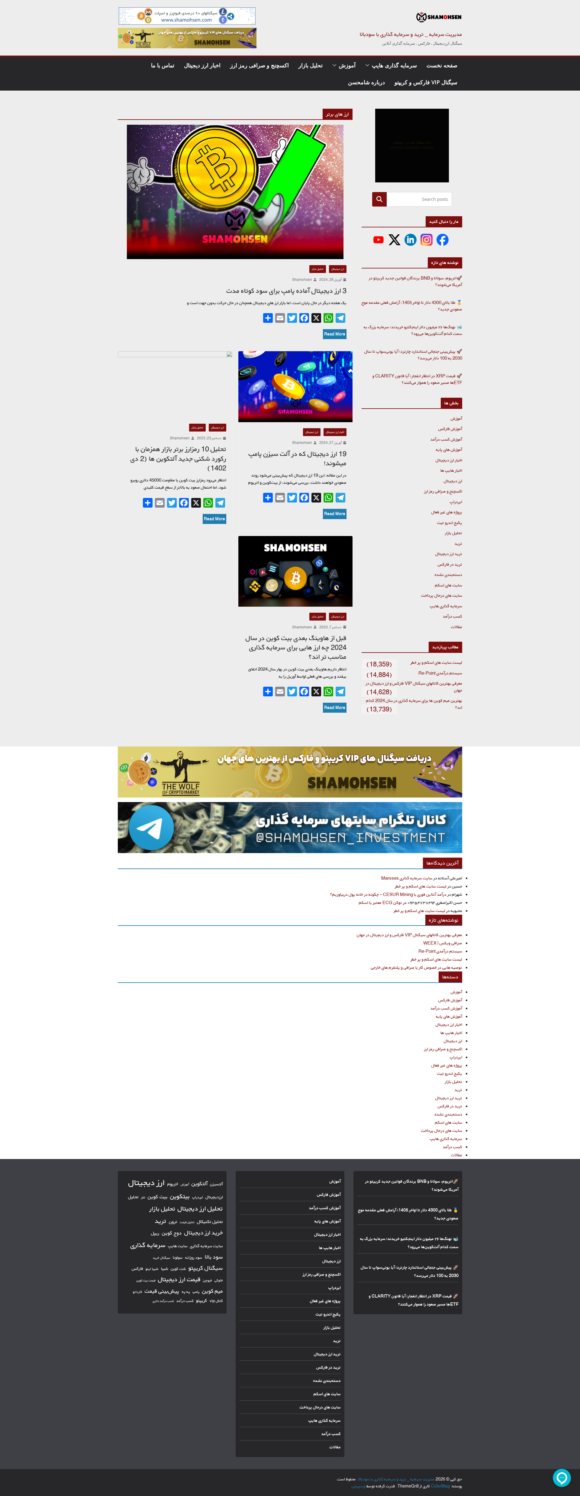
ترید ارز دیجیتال (448, 554)
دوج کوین (172, 1233)
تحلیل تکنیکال (210, 1221)
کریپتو (201, 1300)
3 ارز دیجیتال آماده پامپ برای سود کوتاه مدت (286, 291)
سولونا (178, 1257)
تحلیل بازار (310, 65)
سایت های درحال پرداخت (441, 595)
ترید (458, 543)
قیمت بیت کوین (146, 1280)
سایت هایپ (178, 1246)
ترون (173, 1221)
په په (186, 1292)
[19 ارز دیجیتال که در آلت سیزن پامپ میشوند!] (295, 386)
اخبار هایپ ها (451, 470)
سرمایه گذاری (148, 1245)
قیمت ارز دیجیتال (179, 1279)
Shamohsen (302, 279)
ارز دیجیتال (337, 269)
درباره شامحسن (366, 82)
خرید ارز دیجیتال (203, 1232)
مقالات (456, 627)
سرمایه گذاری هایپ (394, 65)
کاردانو (137, 1291)
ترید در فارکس (450, 564)
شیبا (164, 1268)
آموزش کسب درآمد (446, 439)
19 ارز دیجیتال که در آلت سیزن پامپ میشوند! (297, 458)
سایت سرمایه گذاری (206, 1246)
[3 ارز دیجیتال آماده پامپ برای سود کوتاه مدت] (235, 192)
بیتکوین (180, 1196)
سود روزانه (193, 1257)
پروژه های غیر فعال (446, 512)
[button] (368, 65)
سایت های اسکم (448, 585)
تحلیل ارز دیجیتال (200, 1208)
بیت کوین (158, 1196)
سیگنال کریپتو (205, 1267)
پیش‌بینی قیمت (162, 1290)
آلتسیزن (216, 1184)
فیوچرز (207, 1280)
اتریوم (172, 1183)
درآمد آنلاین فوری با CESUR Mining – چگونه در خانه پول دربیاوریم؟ (388, 894)
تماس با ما (162, 65)
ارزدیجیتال (214, 1197)
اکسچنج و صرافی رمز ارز (259, 65)
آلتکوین (200, 1184)
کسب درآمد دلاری (163, 1301)
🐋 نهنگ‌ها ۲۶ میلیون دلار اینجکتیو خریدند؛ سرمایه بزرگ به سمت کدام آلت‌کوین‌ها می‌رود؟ (413, 330)
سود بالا (214, 1257)
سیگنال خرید (161, 1257)
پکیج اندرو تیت (449, 522)
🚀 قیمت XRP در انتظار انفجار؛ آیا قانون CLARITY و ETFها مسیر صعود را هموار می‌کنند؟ (417, 379)
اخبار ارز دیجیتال (202, 65)
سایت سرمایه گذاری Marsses (407, 878)
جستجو (379, 199)
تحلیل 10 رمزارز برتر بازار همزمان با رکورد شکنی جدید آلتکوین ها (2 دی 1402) (178, 458)
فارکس (137, 1268)
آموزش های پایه (449, 449)
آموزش (347, 65)
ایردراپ (456, 502)
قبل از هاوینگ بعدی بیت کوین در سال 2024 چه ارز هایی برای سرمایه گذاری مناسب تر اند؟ (296, 647)
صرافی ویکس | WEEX (442, 943)
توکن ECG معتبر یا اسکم (380, 902)
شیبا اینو (152, 1269)
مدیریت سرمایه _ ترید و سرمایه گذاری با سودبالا (411, 34)
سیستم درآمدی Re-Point (440, 673)
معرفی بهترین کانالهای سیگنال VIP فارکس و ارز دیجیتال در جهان (409, 935)
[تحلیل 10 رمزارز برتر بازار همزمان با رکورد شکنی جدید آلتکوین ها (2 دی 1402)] (175, 384)
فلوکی (218, 1280)
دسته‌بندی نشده (448, 574)
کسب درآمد (452, 616)
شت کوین (178, 1269)
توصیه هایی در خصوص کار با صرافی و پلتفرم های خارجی (416, 967)
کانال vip (216, 1301)
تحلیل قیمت (187, 1222)
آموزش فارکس (450, 428)
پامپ (196, 1291)
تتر (143, 1197)
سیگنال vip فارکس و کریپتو (426, 82)
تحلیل (133, 1196)
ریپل (155, 1233)
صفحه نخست (442, 65)
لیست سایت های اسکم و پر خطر (436, 662)
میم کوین (212, 1291)
